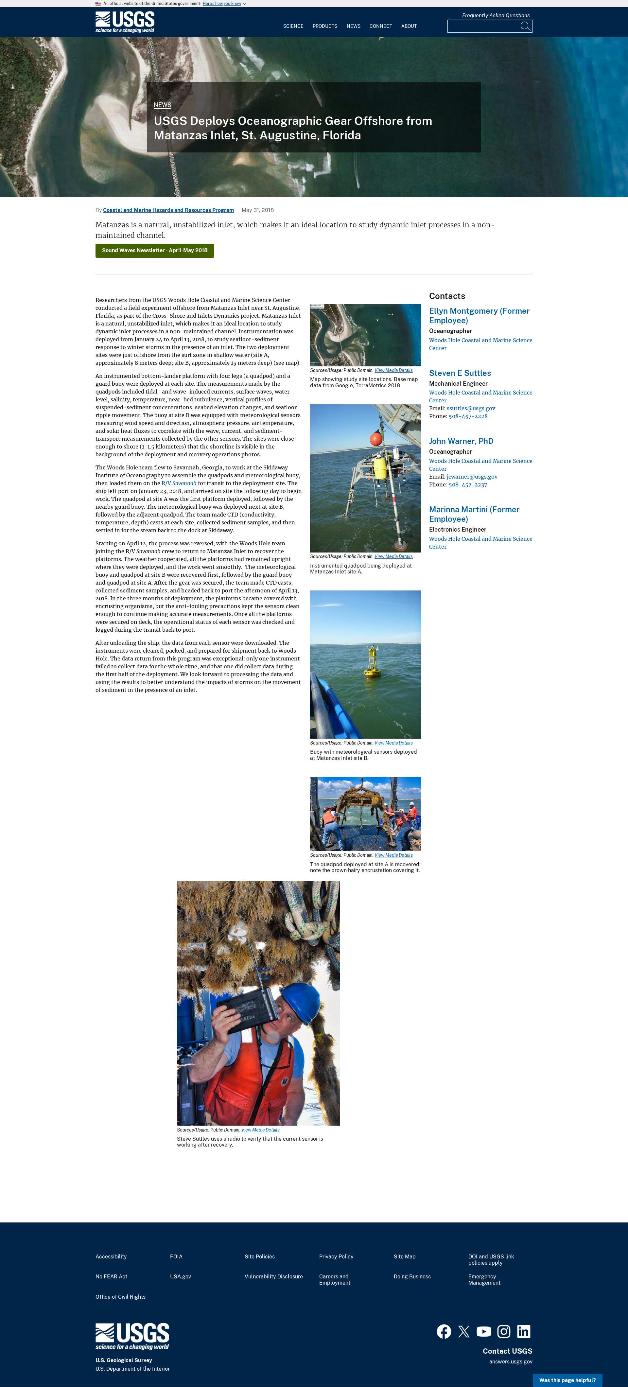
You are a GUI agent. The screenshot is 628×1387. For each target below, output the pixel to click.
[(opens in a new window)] (444, 1331)
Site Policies (260, 1257)
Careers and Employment (334, 1280)
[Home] (125, 31)
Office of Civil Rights (121, 1297)
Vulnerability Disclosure (274, 1277)
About (409, 26)
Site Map (405, 1257)
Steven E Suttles (460, 372)
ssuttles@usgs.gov (471, 408)
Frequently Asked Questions (496, 15)
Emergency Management (484, 1280)
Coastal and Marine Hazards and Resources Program (168, 210)
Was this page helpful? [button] (567, 1380)
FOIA (176, 1257)
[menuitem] (293, 22)
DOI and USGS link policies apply (491, 1260)
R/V (179, 483)
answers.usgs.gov (510, 1362)
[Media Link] (365, 336)
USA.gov (180, 1277)
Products (325, 26)
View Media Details (394, 370)
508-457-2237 (468, 484)
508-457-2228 (468, 416)
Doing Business (412, 1277)
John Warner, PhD (461, 441)
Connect (381, 26)
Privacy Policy (336, 1257)
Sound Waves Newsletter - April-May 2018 (155, 250)
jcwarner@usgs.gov (472, 476)
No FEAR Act (111, 1277)
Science (293, 26)
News (353, 26)
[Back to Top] (604, 1363)
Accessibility (111, 1257)
